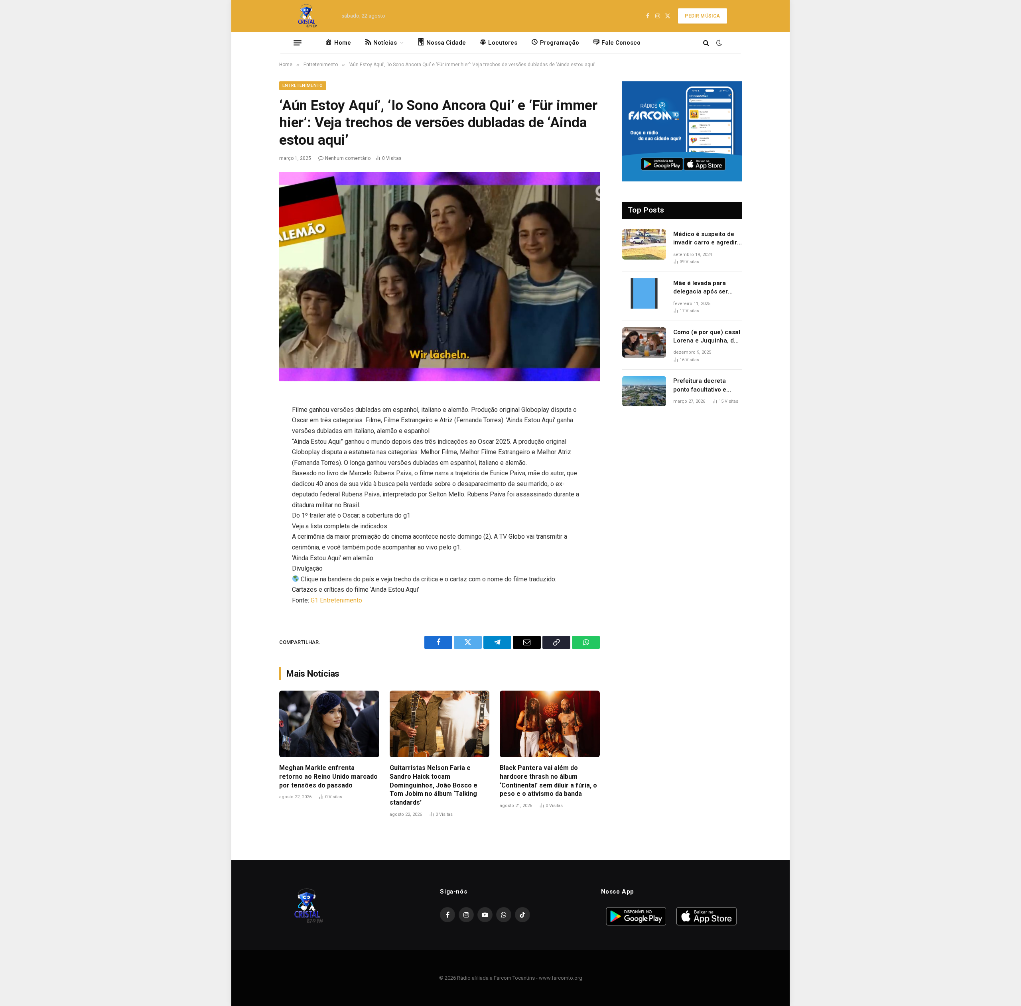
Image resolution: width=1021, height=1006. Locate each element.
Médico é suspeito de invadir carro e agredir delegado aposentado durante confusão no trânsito (705, 238)
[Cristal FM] (307, 16)
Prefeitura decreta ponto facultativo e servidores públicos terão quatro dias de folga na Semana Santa (706, 385)
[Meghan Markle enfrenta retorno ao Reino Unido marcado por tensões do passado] (329, 724)
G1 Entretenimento (336, 600)
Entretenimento (302, 85)
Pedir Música (702, 16)
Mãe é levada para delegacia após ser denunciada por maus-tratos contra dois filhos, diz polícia (705, 288)
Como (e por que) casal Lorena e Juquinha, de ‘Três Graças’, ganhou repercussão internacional (706, 337)
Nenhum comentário (348, 158)
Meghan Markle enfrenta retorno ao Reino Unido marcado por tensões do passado (328, 776)
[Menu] (298, 42)
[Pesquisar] (706, 43)
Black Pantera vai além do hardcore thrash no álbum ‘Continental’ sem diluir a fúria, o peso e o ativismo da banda (548, 780)
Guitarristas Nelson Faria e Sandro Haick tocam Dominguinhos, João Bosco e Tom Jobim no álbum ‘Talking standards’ (433, 785)
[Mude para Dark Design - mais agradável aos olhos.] (718, 42)
